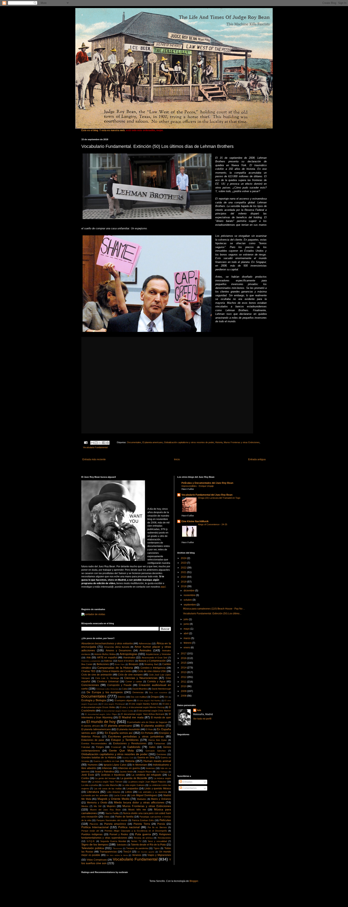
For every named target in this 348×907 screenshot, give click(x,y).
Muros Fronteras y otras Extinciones (242, 442)
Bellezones (103, 664)
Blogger (194, 881)
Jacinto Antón (126, 771)
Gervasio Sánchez (156, 750)
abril (186, 633)
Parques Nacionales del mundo (111, 820)
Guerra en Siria (145, 757)
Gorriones (161, 754)
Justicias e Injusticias (113, 774)
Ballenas (108, 661)
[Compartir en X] (100, 443)
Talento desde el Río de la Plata (148, 844)
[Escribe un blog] (96, 443)
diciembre (189, 590)
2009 (184, 691)
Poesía (161, 824)
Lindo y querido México (157, 788)
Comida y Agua (156, 681)
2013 (184, 672)
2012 (184, 677)
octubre (188, 599)
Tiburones (117, 848)
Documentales (134, 442)
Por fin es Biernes (157, 827)
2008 (184, 695)
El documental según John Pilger (101, 714)
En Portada (147, 733)
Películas (165, 820)
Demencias (138, 692)
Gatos (152, 747)
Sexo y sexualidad (157, 841)
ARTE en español (107, 657)
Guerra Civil (127, 758)
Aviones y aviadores (90, 661)
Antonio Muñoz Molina (105, 654)
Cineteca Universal (108, 681)
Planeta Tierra (142, 824)
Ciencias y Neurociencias (140, 677)
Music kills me (137, 809)
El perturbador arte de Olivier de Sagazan (147, 722)
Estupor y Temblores (125, 739)
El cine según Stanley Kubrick (143, 704)
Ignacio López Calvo (115, 764)
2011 (184, 681)
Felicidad (85, 747)
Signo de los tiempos (94, 844)
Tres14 (127, 851)
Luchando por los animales (94, 795)
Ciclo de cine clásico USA (151, 671)
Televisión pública (92, 848)
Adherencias (145, 643)
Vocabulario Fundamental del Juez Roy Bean (206, 494)
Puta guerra (143, 834)
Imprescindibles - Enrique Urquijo (197, 486)
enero (187, 647)
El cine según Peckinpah (113, 704)
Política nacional (129, 827)
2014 (184, 667)
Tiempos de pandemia (137, 848)
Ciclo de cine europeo (130, 674)
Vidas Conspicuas (97, 859)
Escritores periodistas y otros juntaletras (136, 736)
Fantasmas (159, 743)
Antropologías (128, 654)
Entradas (187, 781)
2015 (184, 662)
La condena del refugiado (146, 774)
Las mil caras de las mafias (108, 788)
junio (187, 624)
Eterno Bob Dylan (157, 740)
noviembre (190, 595)
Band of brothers (126, 661)
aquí (163, 586)
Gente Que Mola (121, 750)
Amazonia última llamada (116, 647)
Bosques (133, 664)
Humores (93, 764)
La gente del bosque (105, 778)
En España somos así (119, 732)
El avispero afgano (124, 700)
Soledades (122, 844)
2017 (184, 653)
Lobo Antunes (113, 792)
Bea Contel (86, 664)
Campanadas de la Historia (115, 667)
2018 (184, 586)
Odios (107, 816)
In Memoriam (140, 764)
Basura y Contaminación (152, 660)
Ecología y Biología (93, 700)
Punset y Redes (119, 834)
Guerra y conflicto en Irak (106, 761)
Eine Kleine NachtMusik (195, 521)
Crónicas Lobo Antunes (107, 689)
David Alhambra (140, 689)
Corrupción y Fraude (119, 685)
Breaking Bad (151, 664)
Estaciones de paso (92, 740)
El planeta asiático (153, 725)
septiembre (190, 604)
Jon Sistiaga (162, 772)
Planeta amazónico (115, 824)
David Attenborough (161, 689)
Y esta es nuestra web (112, 130)
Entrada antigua (257, 459)
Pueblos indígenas (92, 834)
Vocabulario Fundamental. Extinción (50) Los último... (212, 613)
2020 (184, 576)
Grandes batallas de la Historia (98, 757)
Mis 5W (98, 806)
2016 (184, 658)
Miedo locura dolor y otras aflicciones (139, 802)
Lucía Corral (120, 795)
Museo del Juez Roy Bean (105, 809)
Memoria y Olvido (97, 802)
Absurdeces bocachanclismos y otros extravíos (107, 643)
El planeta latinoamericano (96, 729)
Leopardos (132, 788)
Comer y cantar (133, 681)
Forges (100, 747)
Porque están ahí (90, 831)
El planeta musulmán (128, 729)
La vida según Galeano (133, 785)
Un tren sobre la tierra (117, 855)
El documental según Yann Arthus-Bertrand (142, 714)
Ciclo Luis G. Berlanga (107, 678)
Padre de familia (124, 816)
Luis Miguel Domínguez (144, 795)
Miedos (84, 806)
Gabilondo (133, 746)
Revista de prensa (143, 838)
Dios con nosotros (158, 692)
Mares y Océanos (161, 799)
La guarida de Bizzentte (133, 778)
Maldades (141, 799)
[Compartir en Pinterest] (108, 443)
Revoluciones (164, 838)
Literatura (93, 791)
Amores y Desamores (119, 650)
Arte (88, 657)
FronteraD (116, 747)
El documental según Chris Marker (154, 710)
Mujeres (111, 806)
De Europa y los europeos (105, 692)
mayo (187, 628)
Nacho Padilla (112, 813)
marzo (187, 638)
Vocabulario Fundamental (95, 447)
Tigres (156, 848)
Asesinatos (129, 657)
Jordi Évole (87, 774)
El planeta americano (152, 442)
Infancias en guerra (129, 768)
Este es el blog (89, 130)
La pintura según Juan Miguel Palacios (147, 781)
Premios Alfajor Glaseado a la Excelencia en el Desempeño (136, 831)
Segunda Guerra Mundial (113, 841)
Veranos (136, 855)
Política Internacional (95, 827)
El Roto (149, 729)
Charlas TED (88, 671)
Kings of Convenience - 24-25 (212, 524)
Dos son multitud (138, 697)
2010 (184, 686)
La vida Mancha (110, 785)
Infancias (107, 768)
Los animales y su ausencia (152, 792)
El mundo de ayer (161, 717)
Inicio (177, 459)
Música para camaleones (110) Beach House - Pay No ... (214, 608)
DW (166, 697)
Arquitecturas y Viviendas (158, 654)
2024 (184, 558)
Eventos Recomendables (94, 743)
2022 (184, 567)
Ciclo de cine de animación (96, 674)
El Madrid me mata (131, 717)
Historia (219, 442)
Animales (145, 650)
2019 (184, 581)
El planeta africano (90, 726)
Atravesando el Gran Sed (154, 657)
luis (199, 710)
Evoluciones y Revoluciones (129, 743)
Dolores (121, 697)
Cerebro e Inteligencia (153, 667)
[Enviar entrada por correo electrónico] (85, 442)
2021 (184, 572)
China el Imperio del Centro (116, 671)
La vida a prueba (89, 785)
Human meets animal (157, 761)
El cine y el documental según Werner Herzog (142, 707)
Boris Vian (120, 664)
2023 (184, 562)
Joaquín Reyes (144, 771)
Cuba (124, 689)
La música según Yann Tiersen (107, 781)
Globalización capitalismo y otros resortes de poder (189, 442)
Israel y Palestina (104, 771)
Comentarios (189, 788)
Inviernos (150, 768)
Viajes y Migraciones (159, 855)
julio (186, 619)
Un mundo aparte (145, 852)
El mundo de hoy (101, 722)
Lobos (128, 792)
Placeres (94, 824)
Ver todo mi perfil (202, 718)
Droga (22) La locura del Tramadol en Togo (219, 498)
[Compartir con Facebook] (104, 443)
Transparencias (108, 851)
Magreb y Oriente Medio (113, 798)
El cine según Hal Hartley (149, 700)
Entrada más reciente (94, 459)
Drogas (155, 696)
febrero (188, 642)
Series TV (136, 841)
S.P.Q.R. (91, 841)
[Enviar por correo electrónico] (92, 443)
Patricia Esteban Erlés (143, 820)
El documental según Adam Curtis (117, 711)
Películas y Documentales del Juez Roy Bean (207, 483)
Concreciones (90, 685)
